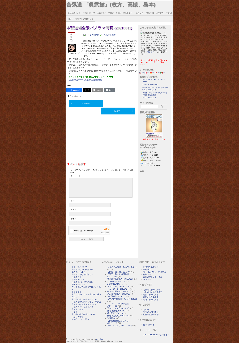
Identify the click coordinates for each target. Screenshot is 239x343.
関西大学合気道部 (151, 299)
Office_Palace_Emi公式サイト (156, 335)
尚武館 (146, 309)
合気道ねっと (149, 324)
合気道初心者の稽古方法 (82, 269)
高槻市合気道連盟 (151, 267)
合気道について (89, 13)
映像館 (118, 13)
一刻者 (74, 312)
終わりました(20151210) (118, 316)
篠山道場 (147, 279)
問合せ (70, 19)
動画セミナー (128, 13)
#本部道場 (97, 80)
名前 (72, 201)
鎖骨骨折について (79, 279)
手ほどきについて (79, 267)
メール (73, 210)
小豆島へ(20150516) (116, 281)
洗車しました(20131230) (118, 308)
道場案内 (159, 13)
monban (99, 339)
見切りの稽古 (77, 317)
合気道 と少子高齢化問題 (82, 307)
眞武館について (74, 13)
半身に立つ (76, 292)
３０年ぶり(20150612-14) (118, 286)
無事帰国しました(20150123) (120, 279)
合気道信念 (101, 13)
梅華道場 (147, 274)
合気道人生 (76, 277)
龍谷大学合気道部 (151, 294)
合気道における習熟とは (82, 274)
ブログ (111, 13)
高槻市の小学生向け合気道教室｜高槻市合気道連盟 (154, 94)
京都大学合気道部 (151, 297)
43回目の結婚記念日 (150, 85)
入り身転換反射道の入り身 (83, 314)
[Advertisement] (102, 137)
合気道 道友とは (79, 309)
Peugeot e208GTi (149, 98)
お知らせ (169, 13)
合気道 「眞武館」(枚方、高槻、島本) (110, 4)
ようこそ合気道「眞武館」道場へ (121, 267)
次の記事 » (118, 111)
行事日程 (139, 13)
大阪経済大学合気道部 (152, 292)
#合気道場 (88, 80)
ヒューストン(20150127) (118, 289)
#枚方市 (79, 80)
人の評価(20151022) (116, 296)
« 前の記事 (86, 103)
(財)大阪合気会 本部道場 (154, 272)
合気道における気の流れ (82, 282)
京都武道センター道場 (152, 277)
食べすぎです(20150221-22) (119, 325)
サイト (73, 219)
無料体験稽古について (84, 19)
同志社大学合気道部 (151, 289)
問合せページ (152, 52)
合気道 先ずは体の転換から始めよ (86, 302)
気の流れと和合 (78, 272)
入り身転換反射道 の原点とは (84, 299)
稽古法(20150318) (115, 313)
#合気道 (72, 80)
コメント (75, 176)
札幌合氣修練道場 (151, 314)
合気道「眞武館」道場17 (118, 272)
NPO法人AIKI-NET (151, 312)
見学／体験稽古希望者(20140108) (122, 299)
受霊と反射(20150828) (117, 311)
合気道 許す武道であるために (84, 304)
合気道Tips (149, 13)
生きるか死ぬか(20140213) (119, 291)
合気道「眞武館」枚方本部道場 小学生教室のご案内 (155, 89)
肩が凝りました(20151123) (119, 294)
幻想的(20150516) (115, 284)
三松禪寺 (147, 269)
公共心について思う (80, 319)
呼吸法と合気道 (78, 284)
